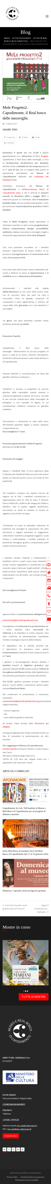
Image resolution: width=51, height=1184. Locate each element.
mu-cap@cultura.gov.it (27, 1125)
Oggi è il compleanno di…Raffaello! (41, 908)
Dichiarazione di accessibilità (26, 1180)
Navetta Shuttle (10, 749)
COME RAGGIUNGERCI (14, 1104)
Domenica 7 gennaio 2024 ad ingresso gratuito (24, 890)
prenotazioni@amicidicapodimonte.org (20, 620)
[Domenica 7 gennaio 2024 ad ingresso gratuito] (26, 873)
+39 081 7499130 (11, 1119)
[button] (47, 16)
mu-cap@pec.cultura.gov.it (19, 1129)
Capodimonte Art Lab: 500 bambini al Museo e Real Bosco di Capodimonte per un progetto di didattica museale (24, 811)
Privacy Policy (12, 1177)
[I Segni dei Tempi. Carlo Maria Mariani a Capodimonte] (26, 962)
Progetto (44, 156)
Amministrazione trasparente (32, 1177)
